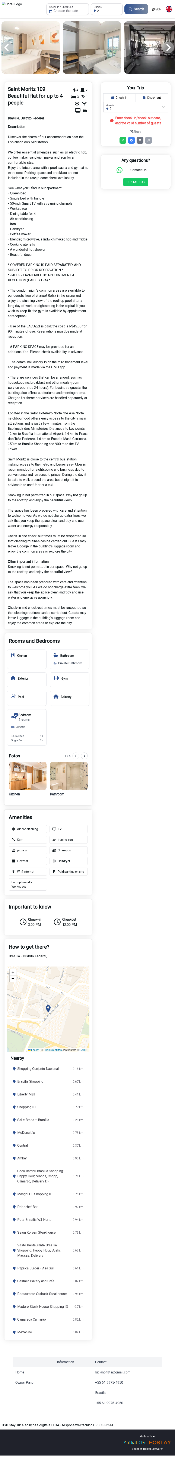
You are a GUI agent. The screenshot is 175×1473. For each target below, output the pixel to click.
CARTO (83, 1050)
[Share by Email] (140, 140)
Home (19, 1372)
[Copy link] (148, 140)
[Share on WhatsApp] (123, 140)
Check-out (154, 97)
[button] (48, 1009)
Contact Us (136, 182)
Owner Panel (24, 1382)
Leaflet (35, 1050)
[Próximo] (84, 755)
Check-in (121, 97)
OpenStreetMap (53, 1050)
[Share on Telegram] (131, 140)
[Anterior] (75, 755)
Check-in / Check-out (61, 7)
